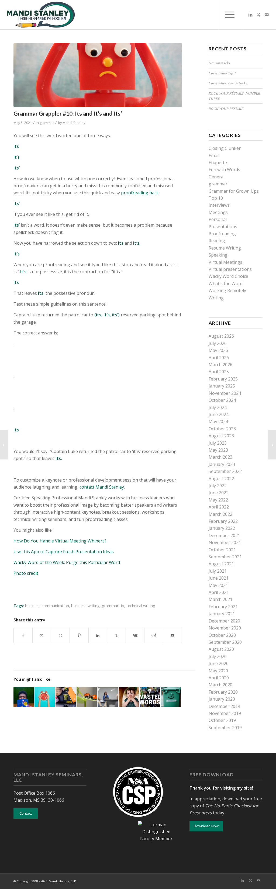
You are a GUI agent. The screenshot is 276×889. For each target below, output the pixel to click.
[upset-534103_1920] (97, 75)
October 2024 (222, 400)
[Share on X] (42, 635)
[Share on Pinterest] (79, 635)
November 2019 (225, 713)
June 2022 (219, 493)
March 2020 (220, 685)
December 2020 (224, 621)
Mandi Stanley (74, 122)
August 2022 (221, 479)
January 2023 (222, 464)
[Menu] (230, 14)
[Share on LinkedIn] (98, 635)
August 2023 (221, 436)
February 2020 (223, 692)
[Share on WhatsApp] (60, 635)
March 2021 (220, 599)
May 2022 (218, 500)
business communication (47, 605)
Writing (216, 298)
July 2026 (218, 343)
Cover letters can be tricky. (228, 82)
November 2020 (225, 628)
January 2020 (222, 699)
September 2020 (225, 642)
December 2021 (224, 535)
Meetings (218, 212)
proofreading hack (139, 193)
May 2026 (218, 350)
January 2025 (222, 386)
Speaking (218, 255)
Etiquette (218, 162)
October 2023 (222, 429)
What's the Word (226, 283)
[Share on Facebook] (23, 635)
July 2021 (218, 571)
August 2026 (221, 336)
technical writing (140, 605)
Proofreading (222, 234)
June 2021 (219, 578)
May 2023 (218, 450)
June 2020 (219, 663)
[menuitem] (230, 14)
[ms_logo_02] (40, 14)
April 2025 (219, 372)
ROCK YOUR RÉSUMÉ (226, 108)
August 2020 (221, 649)
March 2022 (220, 514)
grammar (47, 122)
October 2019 (222, 720)
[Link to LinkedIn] (250, 15)
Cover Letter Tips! (222, 72)
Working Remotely (227, 290)
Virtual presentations (230, 269)
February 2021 (223, 607)
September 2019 (225, 728)
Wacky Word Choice (228, 276)
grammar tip (113, 605)
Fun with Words (224, 169)
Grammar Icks (219, 62)
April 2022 (219, 507)
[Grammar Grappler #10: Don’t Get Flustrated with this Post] (4, 444)
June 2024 (219, 414)
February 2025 (223, 379)
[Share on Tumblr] (116, 635)
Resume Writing (225, 248)
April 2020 (219, 678)
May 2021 (218, 585)
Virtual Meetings (225, 262)
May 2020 (218, 671)
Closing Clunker (225, 148)
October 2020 (222, 635)
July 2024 (218, 407)
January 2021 (222, 614)
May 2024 (218, 421)
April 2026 (219, 358)
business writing (85, 605)
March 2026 (220, 365)
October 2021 (222, 550)
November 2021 (225, 542)
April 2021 (219, 592)
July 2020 (218, 656)
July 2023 (218, 443)
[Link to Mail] (267, 15)
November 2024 (225, 393)
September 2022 (225, 471)
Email (214, 155)
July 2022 (218, 486)
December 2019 (224, 706)
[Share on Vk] (135, 635)
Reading (217, 241)
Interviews (219, 205)
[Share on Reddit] (153, 635)
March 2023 (220, 457)
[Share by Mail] (172, 635)
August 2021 (221, 564)
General (217, 177)
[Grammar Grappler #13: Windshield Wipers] (272, 444)
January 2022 (222, 528)
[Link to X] (258, 15)
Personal (218, 219)
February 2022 (223, 521)
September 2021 (225, 557)
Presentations (223, 227)
